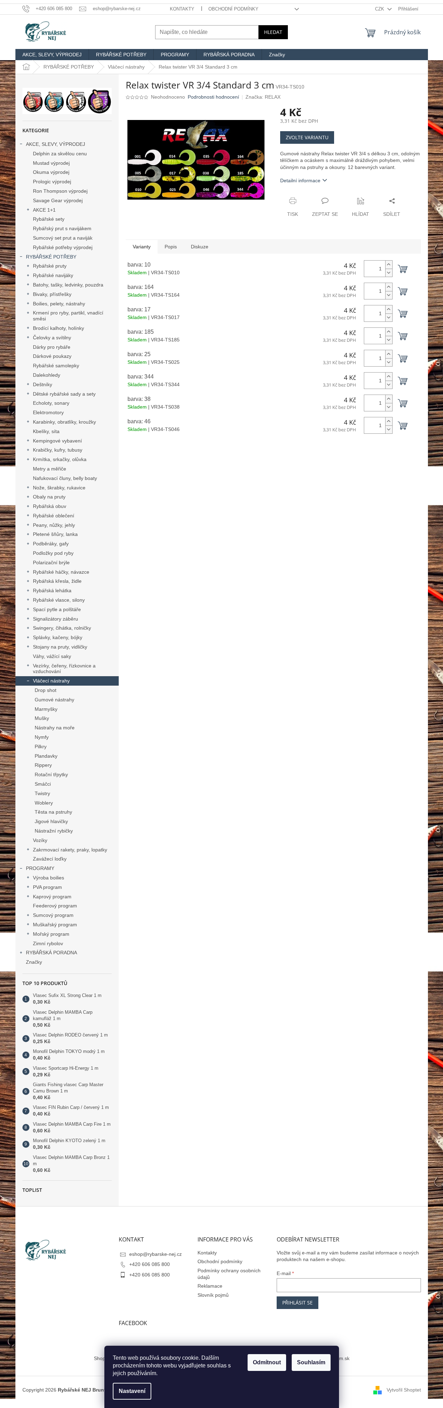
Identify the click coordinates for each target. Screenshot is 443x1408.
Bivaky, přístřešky (52, 294)
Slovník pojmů (213, 1295)
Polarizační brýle (51, 562)
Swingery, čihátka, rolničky (62, 628)
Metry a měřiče (49, 469)
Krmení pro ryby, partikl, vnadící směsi (68, 315)
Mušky (42, 718)
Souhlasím (311, 1362)
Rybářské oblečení (53, 515)
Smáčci (43, 784)
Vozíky (40, 840)
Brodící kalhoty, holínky (58, 328)
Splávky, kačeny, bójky (57, 637)
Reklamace (210, 1286)
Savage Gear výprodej (58, 200)
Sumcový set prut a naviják (62, 238)
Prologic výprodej (52, 181)
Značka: (263, 97)
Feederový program (55, 905)
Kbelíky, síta (46, 431)
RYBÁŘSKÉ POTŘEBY (51, 257)
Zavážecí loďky (50, 859)
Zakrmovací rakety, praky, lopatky (70, 849)
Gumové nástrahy (54, 699)
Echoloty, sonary (51, 403)
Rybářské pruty (50, 266)
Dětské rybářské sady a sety (64, 394)
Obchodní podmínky (233, 9)
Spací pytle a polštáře (57, 609)
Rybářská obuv (49, 506)
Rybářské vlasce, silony (59, 600)
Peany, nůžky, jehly (54, 525)
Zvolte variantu (307, 137)
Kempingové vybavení (57, 441)
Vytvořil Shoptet (404, 1390)
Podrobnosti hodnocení (213, 97)
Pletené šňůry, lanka (55, 534)
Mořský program (51, 934)
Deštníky (42, 384)
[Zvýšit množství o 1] (388, 265)
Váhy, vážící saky (52, 656)
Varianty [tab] (142, 246)
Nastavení (132, 1391)
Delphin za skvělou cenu (60, 153)
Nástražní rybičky (54, 831)
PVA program (47, 887)
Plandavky (46, 756)
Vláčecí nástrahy (51, 681)
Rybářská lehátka (52, 590)
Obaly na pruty (49, 497)
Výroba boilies (48, 877)
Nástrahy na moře (55, 727)
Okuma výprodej (51, 172)
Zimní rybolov (48, 943)
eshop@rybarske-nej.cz (155, 1254)
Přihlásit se (297, 1302)
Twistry (42, 793)
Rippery (43, 765)
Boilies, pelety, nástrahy (59, 303)
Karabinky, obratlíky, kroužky (64, 422)
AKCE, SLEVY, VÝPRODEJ (55, 144)
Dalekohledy (46, 375)
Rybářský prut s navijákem (62, 228)
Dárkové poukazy (52, 356)
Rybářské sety (48, 219)
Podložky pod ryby (53, 553)
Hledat (273, 32)
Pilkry (41, 746)
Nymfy (42, 737)
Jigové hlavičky (51, 821)
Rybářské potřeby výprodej (62, 247)
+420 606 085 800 (149, 1264)
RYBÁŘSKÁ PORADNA (51, 952)
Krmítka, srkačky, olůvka (59, 459)
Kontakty (182, 9)
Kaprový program (52, 896)
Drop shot (45, 690)
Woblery (44, 803)
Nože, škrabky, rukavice (59, 487)
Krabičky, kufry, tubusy (57, 450)
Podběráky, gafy (51, 543)
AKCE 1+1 (44, 210)
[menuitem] (52, 54)
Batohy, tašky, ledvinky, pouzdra (68, 285)
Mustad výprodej (51, 163)
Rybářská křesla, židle (57, 581)
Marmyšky (46, 709)
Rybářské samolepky (56, 365)
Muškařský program (55, 924)
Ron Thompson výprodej (60, 191)
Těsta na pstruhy (53, 812)
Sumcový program (53, 915)
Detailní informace (300, 180)
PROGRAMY (40, 868)
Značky (34, 962)
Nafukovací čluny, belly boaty (65, 478)
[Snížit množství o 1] (388, 273)
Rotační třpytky (51, 774)
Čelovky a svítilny (52, 337)
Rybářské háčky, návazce (61, 572)
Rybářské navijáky (53, 275)
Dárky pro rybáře (51, 347)
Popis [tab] (171, 246)
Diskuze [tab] (199, 246)
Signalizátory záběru (55, 619)
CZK (380, 9)
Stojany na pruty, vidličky (60, 647)
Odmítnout (267, 1362)
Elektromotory (48, 412)
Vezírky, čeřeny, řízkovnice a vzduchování (64, 668)
